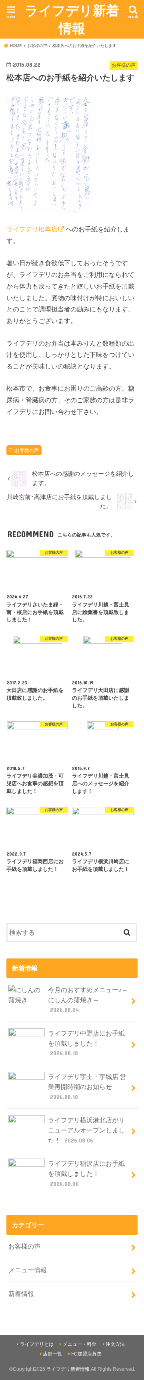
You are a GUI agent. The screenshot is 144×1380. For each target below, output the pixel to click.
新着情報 (21, 1293)
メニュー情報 (27, 1270)
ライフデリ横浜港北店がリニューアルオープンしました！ (86, 1129)
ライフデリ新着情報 (72, 19)
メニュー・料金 (79, 1344)
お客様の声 (27, 450)
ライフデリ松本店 (32, 229)
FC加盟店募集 (86, 1353)
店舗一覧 (52, 1353)
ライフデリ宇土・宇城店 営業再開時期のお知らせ (87, 1086)
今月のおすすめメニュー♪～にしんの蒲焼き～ (88, 999)
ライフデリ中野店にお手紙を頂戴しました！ (86, 1043)
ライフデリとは (37, 1344)
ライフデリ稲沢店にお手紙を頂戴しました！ (86, 1173)
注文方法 (115, 1344)
